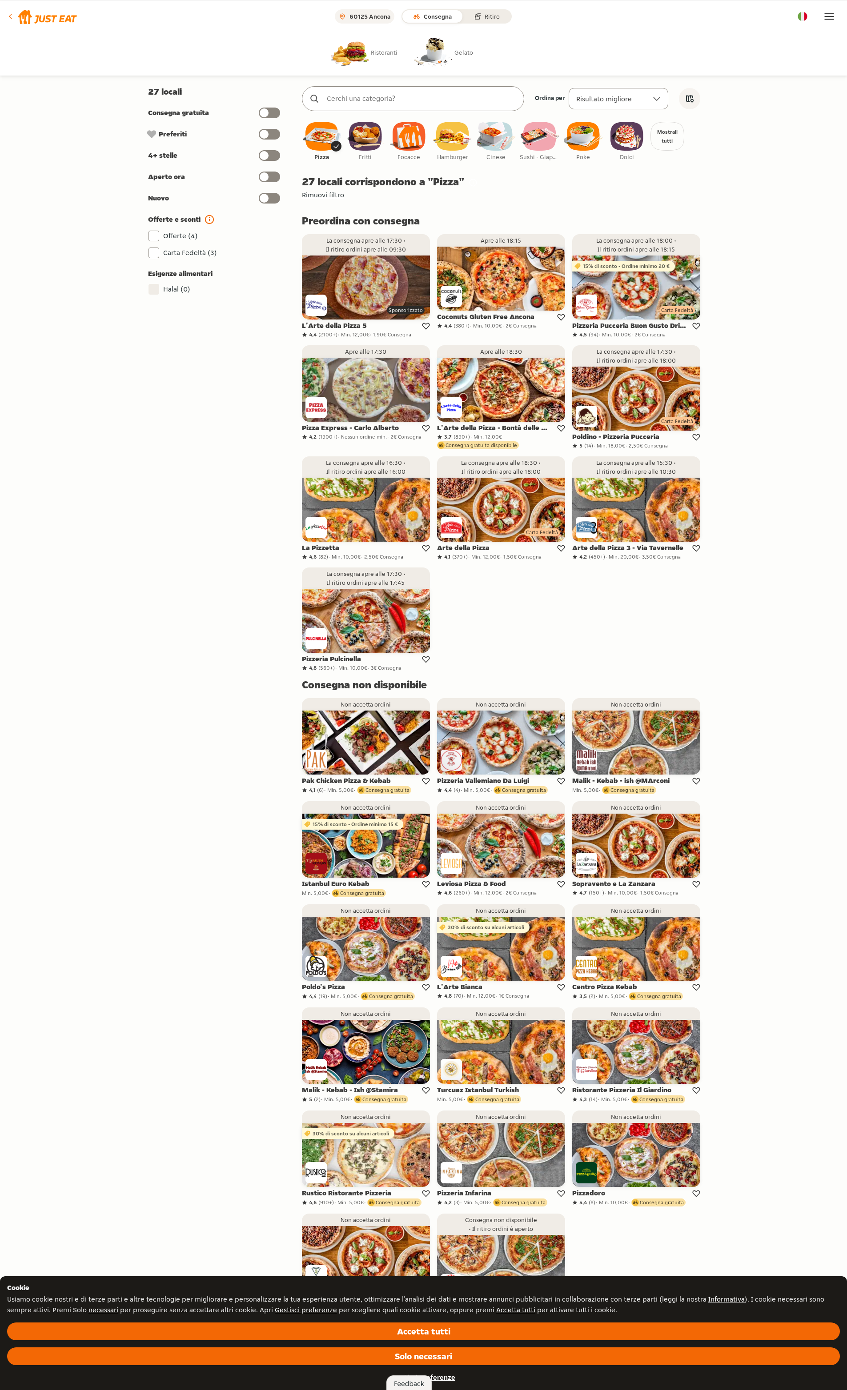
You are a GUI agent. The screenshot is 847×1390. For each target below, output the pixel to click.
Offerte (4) (180, 235)
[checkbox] (322, 141)
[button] (42, 16)
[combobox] (422, 98)
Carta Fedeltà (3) (190, 252)
